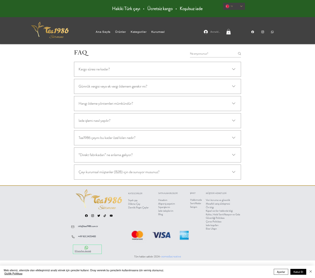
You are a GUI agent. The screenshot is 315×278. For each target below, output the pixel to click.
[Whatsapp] (272, 32)
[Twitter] (99, 215)
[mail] (73, 226)
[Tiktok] (105, 215)
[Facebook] (253, 32)
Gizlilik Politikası (13, 273)
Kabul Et (298, 272)
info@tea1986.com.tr (88, 226)
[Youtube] (111, 215)
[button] (158, 31)
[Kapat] (310, 272)
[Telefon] (73, 236)
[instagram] (263, 32)
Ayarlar (281, 272)
